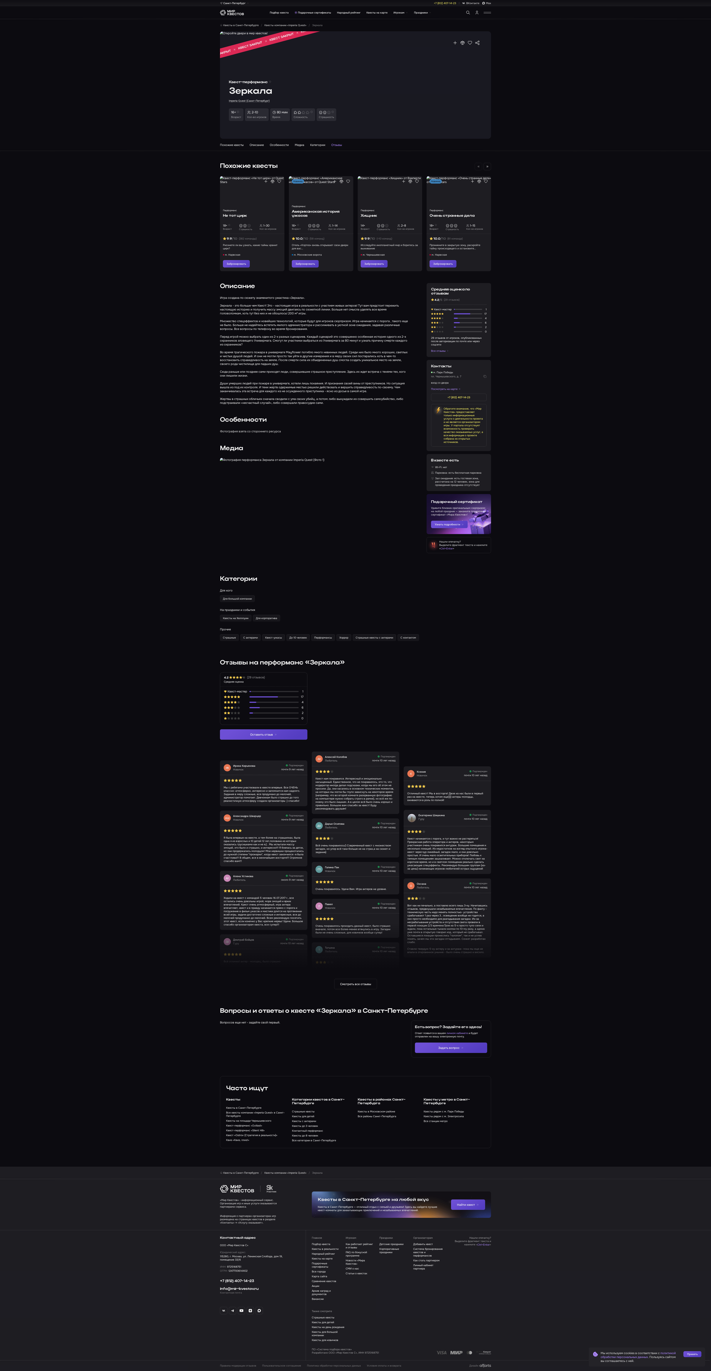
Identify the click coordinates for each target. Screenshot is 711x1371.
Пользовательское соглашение (281, 1365)
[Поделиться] (477, 42)
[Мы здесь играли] (455, 42)
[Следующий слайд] (487, 166)
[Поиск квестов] (468, 12)
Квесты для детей (323, 1322)
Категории (317, 145)
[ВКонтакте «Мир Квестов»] (223, 1310)
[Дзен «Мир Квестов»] (250, 1310)
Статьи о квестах (356, 1273)
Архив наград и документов (321, 1292)
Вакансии (318, 1299)
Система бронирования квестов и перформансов (428, 1252)
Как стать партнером (426, 1260)
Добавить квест (423, 1244)
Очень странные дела (452, 216)
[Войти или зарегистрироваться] (477, 12)
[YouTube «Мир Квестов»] (241, 1310)
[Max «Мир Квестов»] (259, 1310)
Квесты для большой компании (325, 1333)
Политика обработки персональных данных (334, 1365)
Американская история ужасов (315, 214)
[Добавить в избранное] (470, 42)
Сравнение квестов (324, 1281)
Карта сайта (319, 1276)
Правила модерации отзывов (238, 1365)
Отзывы (336, 145)
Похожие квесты (232, 145)
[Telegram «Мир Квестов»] (232, 1310)
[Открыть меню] (487, 12)
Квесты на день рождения (328, 1327)
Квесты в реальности (325, 1249)
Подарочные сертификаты (314, 12)
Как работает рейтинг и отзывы (359, 1245)
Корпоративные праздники (389, 1250)
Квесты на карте (377, 12)
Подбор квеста (279, 12)
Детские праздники (391, 1244)
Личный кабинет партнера (423, 1267)
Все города (319, 1271)
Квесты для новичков (325, 1340)
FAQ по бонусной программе (356, 1254)
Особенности (279, 145)
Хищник (369, 216)
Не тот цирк (235, 216)
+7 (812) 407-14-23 (237, 1281)
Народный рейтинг (348, 12)
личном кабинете (457, 1033)
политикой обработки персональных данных (638, 1355)
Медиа (299, 145)
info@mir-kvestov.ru (239, 1289)
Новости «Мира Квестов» (355, 1262)
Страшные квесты (323, 1317)
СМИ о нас (352, 1268)
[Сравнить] (462, 42)
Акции (315, 1286)
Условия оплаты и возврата (384, 1365)
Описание (257, 145)
